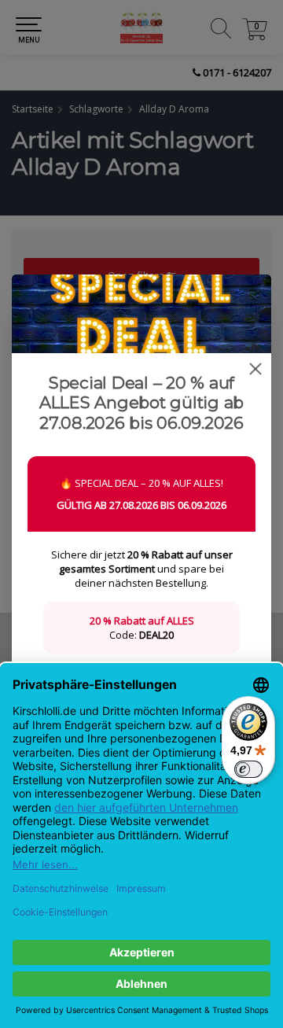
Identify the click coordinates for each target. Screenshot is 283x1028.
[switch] (248, 769)
